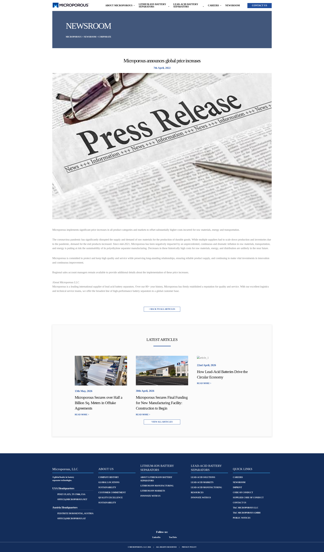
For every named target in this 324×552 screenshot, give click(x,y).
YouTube (173, 537)
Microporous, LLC (65, 469)
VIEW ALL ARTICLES (162, 422)
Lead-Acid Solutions (203, 477)
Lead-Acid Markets (202, 482)
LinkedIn (156, 537)
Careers (238, 477)
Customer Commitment (112, 492)
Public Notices (241, 518)
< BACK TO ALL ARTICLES (162, 309)
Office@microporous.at (71, 518)
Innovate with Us (150, 496)
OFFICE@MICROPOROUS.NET (72, 499)
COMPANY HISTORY (108, 477)
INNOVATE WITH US (201, 497)
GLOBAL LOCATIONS (108, 482)
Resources (197, 492)
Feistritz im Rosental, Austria (75, 513)
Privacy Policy (189, 547)
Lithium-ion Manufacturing (156, 486)
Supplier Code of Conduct (248, 497)
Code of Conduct (243, 492)
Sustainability (107, 502)
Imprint (237, 487)
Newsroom (232, 5)
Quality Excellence (110, 497)
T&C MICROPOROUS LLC (245, 508)
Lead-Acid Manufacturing (206, 487)
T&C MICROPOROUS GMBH (246, 513)
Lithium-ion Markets (152, 491)
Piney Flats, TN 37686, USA (71, 494)
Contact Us (259, 5)
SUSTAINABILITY (107, 487)
